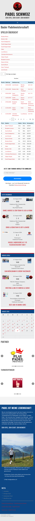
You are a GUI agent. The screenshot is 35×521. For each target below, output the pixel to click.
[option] (17, 355)
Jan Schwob (4, 69)
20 (17, 327)
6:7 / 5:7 (30, 97)
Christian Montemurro (7, 54)
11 (8, 324)
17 (3, 327)
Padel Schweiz (17, 14)
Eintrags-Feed (7, 493)
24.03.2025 (8, 85)
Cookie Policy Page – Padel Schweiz (11, 506)
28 (22, 330)
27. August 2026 (17, 259)
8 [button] (22, 366)
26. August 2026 (17, 198)
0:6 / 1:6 (30, 89)
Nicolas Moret (4, 36)
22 (27, 327)
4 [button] (16, 366)
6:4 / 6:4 (30, 85)
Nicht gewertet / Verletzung (31, 103)
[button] (2, 356)
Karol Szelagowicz (5, 41)
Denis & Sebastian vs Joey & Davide (17, 227)
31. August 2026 (17, 293)
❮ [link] (9, 119)
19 (12, 327)
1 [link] (12, 119)
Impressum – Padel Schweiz (9, 510)
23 (31, 327)
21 (22, 327)
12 (12, 324)
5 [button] (18, 366)
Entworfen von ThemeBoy (7, 516)
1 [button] (12, 366)
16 (31, 324)
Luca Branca (4, 51)
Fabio (2, 49)
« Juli (3, 337)
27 (17, 330)
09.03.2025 (8, 93)
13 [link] (30, 119)
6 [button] (19, 366)
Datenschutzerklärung (20, 185)
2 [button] (13, 366)
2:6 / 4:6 (30, 113)
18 (8, 327)
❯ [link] (32, 119)
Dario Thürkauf (5, 67)
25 (8, 330)
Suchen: (16, 78)
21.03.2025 (8, 107)
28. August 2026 (17, 276)
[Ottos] (17, 392)
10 (3, 324)
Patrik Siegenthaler (6, 44)
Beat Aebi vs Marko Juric (17, 305)
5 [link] (23, 119)
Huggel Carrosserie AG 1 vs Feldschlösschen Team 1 (17, 243)
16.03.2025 (8, 97)
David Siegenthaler (6, 46)
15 (27, 324)
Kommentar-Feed (8, 496)
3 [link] (18, 119)
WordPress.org (7, 498)
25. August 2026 (17, 215)
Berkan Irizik (4, 39)
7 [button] (21, 366)
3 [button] (15, 366)
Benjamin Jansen (5, 59)
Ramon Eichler (4, 62)
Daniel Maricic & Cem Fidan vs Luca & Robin (17, 210)
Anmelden (6, 491)
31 (3, 333)
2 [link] (15, 119)
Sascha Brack (4, 64)
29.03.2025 (8, 102)
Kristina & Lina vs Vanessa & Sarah (18, 288)
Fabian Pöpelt (4, 57)
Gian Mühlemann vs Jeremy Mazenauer (17, 271)
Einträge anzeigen (11, 74)
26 (12, 330)
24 (3, 330)
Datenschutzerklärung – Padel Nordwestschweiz (14, 503)
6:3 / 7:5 (30, 93)
